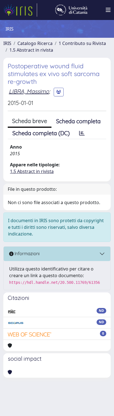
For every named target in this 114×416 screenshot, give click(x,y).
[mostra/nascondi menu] (108, 10)
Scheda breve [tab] (29, 120)
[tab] (81, 133)
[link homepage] (20, 10)
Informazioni (27, 253)
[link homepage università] (71, 10)
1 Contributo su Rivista (82, 43)
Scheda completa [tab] (78, 121)
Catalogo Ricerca (35, 43)
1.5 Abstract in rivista (31, 50)
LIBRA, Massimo (29, 91)
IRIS (7, 43)
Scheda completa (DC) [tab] (41, 133)
